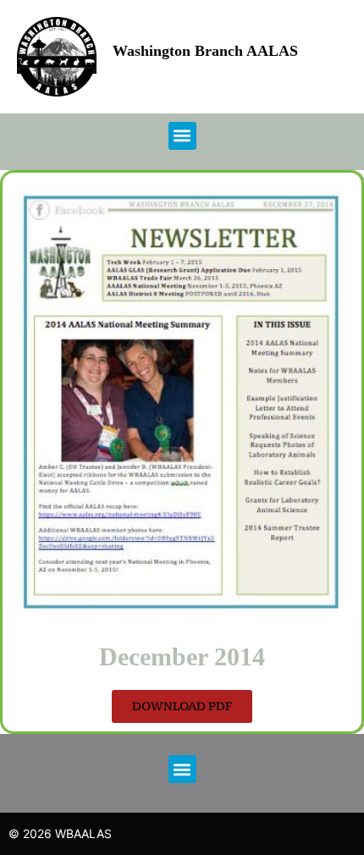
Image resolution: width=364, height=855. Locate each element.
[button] (182, 136)
